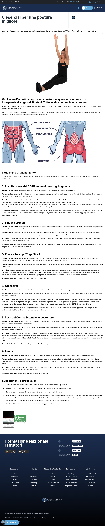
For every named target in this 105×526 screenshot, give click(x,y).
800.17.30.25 (73, 2)
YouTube (53, 518)
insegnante (9, 102)
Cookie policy (23, 521)
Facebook (37, 518)
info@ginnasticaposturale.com (95, 2)
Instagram (45, 518)
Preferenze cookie (34, 521)
